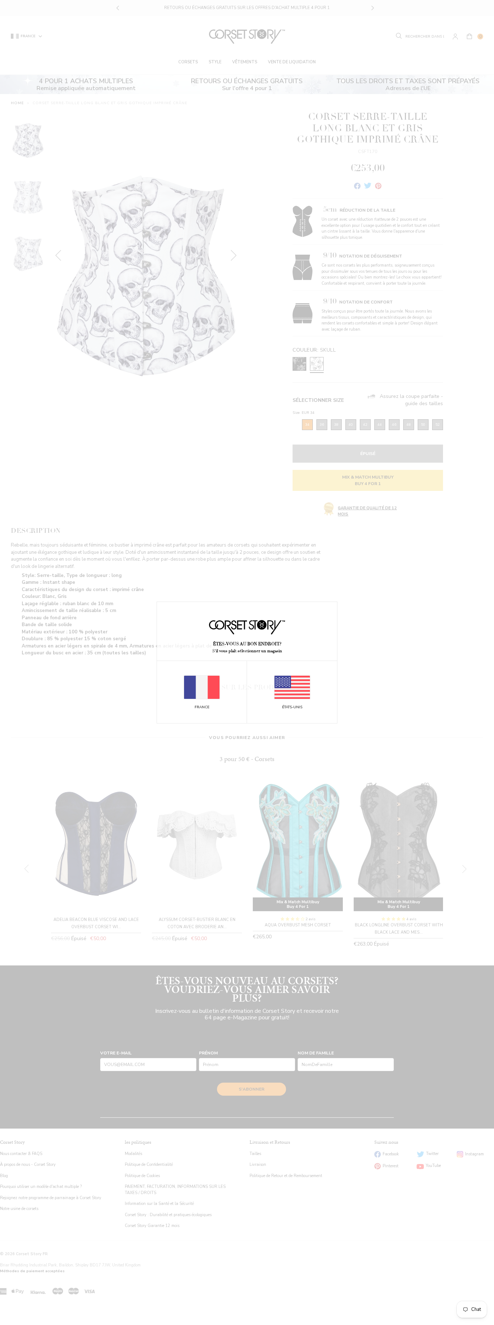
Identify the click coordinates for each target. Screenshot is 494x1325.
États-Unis (292, 707)
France (202, 707)
